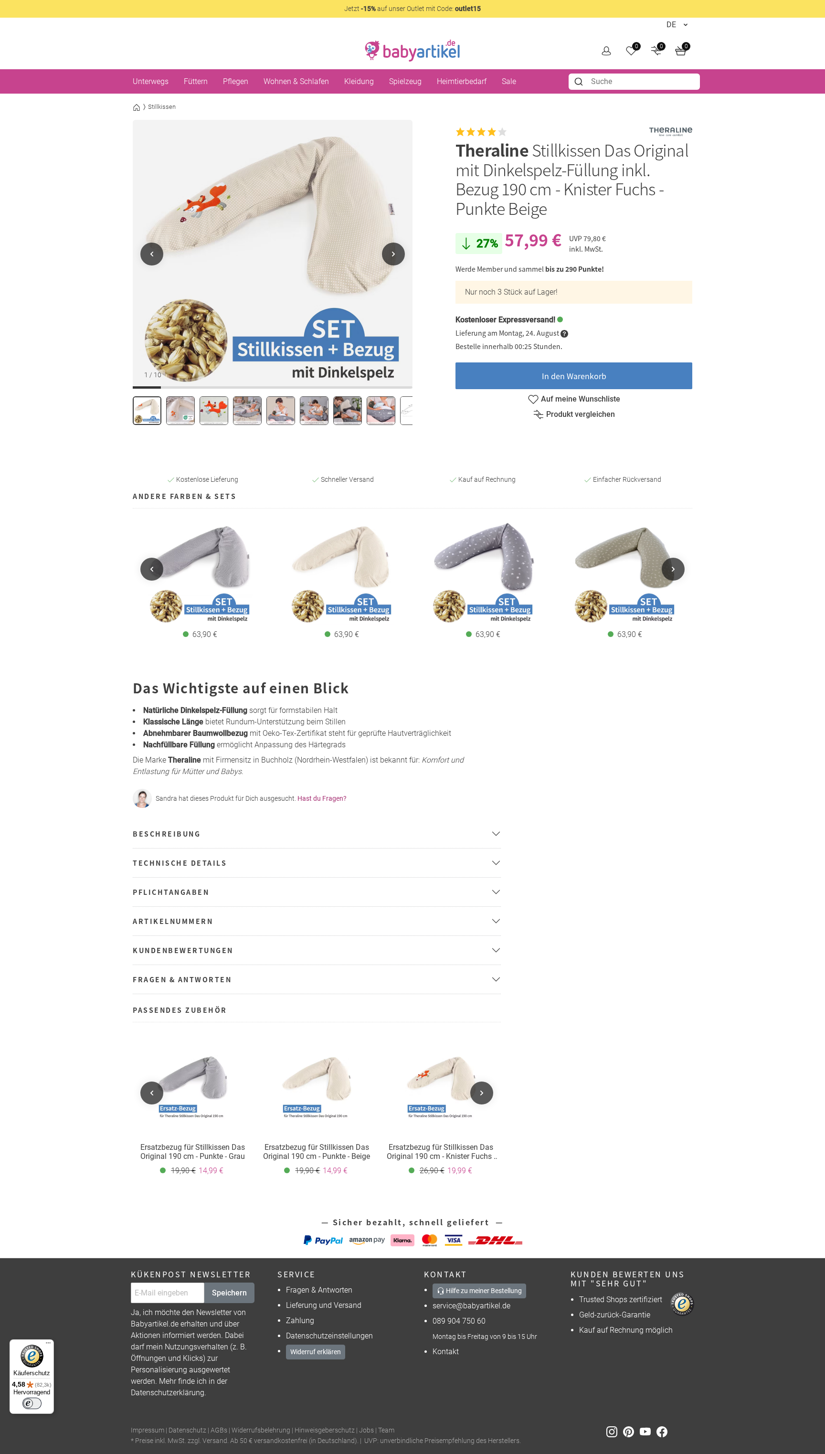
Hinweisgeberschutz (325, 1430)
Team (386, 1430)
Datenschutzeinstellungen (329, 1335)
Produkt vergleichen (580, 414)
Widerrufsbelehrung (261, 1430)
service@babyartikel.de (471, 1305)
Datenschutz (187, 1430)
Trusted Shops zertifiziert (620, 1299)
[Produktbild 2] (180, 410)
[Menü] (48, 1345)
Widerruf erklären (315, 1352)
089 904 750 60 (459, 1321)
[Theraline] (670, 131)
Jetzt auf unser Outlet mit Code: (412, 8)
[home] (412, 51)
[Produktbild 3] (214, 410)
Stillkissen (162, 106)
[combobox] (634, 82)
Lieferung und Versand (323, 1305)
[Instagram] (614, 1430)
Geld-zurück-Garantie (614, 1314)
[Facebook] (663, 1430)
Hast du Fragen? (322, 798)
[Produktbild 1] (147, 410)
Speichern (229, 1292)
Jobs (366, 1430)
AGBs (219, 1430)
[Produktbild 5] (280, 410)
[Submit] (580, 81)
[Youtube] (648, 1430)
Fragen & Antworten (319, 1290)
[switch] (32, 1403)
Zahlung (300, 1320)
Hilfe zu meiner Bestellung (483, 1291)
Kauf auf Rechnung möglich (626, 1330)
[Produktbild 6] (314, 410)
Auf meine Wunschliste (580, 398)
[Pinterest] (631, 1430)
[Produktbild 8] (381, 410)
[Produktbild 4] (247, 410)
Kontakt (446, 1351)
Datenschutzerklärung (167, 1392)
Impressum (147, 1430)
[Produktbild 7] (347, 410)
